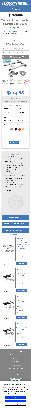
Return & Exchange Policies (15, 368)
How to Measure (15, 217)
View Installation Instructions (15, 224)
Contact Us (15, 375)
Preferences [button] (22, 393)
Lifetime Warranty (15, 365)
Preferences (15, 404)
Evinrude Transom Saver (13, 44)
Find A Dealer (15, 361)
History (15, 358)
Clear (12, 135)
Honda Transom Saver (12, 48)
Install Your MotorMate (15, 355)
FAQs (15, 371)
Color (4, 128)
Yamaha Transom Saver (14, 31)
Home (3, 31)
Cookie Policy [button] (13, 391)
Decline (15, 401)
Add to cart (14, 142)
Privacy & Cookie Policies (15, 378)
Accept (15, 397)
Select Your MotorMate (15, 352)
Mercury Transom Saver (13, 53)
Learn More (21, 263)
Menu (17, 9)
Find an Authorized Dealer (16, 230)
